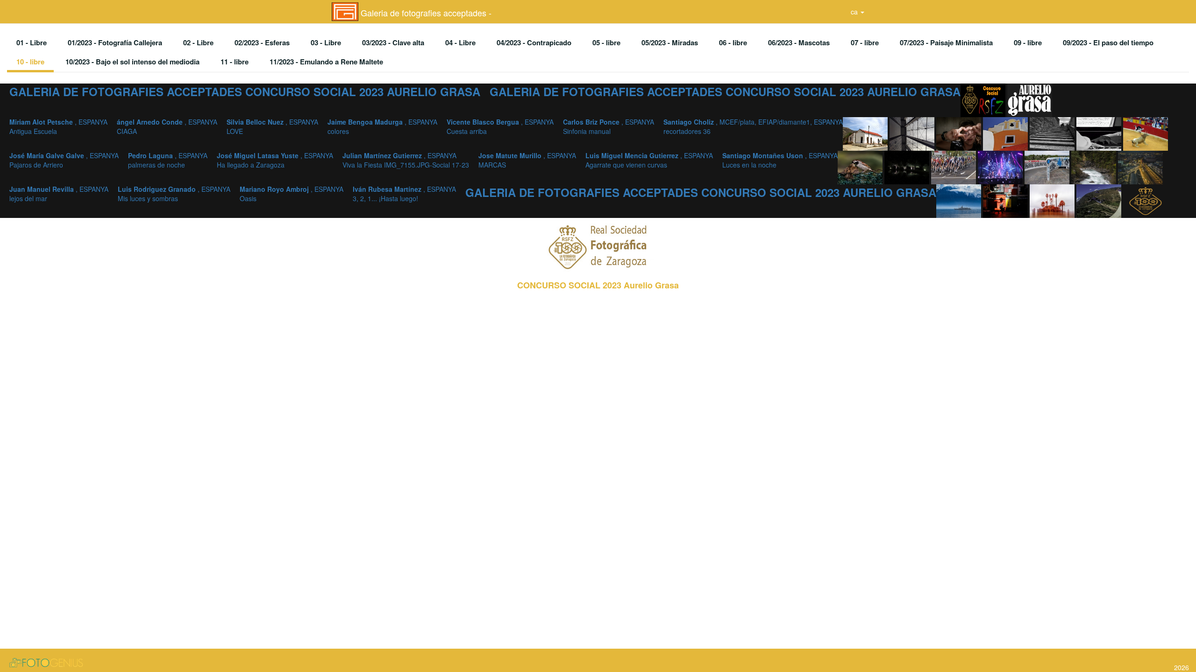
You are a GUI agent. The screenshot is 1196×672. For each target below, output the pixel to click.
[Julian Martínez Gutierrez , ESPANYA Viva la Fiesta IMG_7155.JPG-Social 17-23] (1001, 166)
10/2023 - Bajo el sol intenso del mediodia (132, 61)
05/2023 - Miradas (669, 42)
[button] (857, 11)
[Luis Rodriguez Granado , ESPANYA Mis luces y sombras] (1006, 200)
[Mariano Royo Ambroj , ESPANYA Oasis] (1053, 200)
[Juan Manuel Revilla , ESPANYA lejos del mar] (959, 200)
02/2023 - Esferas (262, 42)
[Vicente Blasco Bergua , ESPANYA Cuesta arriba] (1053, 133)
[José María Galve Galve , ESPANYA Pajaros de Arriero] (861, 166)
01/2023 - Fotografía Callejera (115, 42)
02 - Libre (198, 42)
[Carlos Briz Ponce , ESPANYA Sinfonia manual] (1099, 133)
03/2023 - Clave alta (393, 42)
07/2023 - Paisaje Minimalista (946, 42)
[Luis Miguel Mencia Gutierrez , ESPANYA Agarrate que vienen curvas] (1094, 166)
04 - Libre (460, 42)
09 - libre (1028, 42)
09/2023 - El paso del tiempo (1108, 42)
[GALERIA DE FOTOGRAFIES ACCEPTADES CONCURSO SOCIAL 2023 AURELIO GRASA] (984, 99)
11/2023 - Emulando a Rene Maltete (326, 61)
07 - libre (865, 42)
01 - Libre (31, 42)
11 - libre (235, 61)
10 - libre (30, 61)
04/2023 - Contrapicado (534, 42)
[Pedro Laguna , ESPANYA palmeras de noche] (907, 166)
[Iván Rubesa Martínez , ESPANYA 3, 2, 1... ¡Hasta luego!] (1099, 200)
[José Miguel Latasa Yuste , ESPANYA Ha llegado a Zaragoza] (954, 166)
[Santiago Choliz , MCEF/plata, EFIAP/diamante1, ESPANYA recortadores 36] (1145, 133)
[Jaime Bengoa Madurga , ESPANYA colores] (1006, 133)
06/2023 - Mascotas (799, 42)
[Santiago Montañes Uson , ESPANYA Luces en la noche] (1140, 166)
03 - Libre (326, 42)
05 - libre (606, 42)
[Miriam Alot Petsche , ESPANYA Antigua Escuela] (866, 133)
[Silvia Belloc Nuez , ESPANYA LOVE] (959, 133)
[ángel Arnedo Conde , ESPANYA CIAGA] (913, 133)
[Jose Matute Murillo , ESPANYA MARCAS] (1048, 166)
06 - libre (733, 42)
